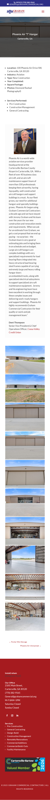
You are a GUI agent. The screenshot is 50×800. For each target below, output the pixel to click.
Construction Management (19, 736)
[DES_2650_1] (25, 459)
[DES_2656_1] (25, 573)
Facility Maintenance (16, 749)
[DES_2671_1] (25, 630)
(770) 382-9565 (12, 692)
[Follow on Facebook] (7, 715)
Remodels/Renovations (17, 739)
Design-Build (13, 733)
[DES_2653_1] (25, 488)
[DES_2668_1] (25, 602)
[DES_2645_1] (25, 402)
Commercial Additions (17, 743)
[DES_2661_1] (25, 516)
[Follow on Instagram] (12, 715)
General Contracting (16, 729)
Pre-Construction (15, 726)
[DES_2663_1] (25, 545)
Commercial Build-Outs (17, 746)
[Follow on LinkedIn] (17, 715)
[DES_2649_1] (25, 430)
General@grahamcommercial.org (20, 696)
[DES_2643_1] (25, 373)
